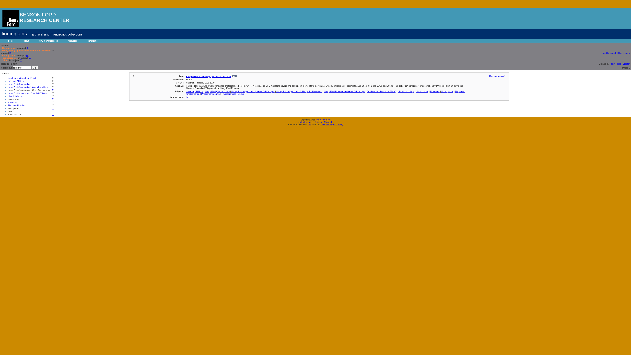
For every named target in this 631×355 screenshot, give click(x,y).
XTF (309, 124)
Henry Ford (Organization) (19, 84)
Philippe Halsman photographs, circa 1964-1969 (208, 76)
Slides (241, 94)
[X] (27, 48)
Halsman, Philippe (16, 81)
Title (619, 64)
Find (188, 97)
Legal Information (305, 122)
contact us (93, 41)
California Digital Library (332, 124)
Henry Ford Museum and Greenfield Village (27, 93)
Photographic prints (16, 105)
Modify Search (609, 53)
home (10, 41)
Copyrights (329, 122)
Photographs (447, 91)
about (26, 41)
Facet (612, 64)
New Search (624, 53)
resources (72, 41)
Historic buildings (15, 96)
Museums (12, 102)
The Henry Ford (323, 119)
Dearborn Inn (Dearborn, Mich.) (22, 78)
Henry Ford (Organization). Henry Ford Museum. (299, 91)
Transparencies (229, 94)
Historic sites (422, 91)
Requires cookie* (497, 76)
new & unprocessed (48, 41)
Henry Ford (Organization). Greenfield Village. (28, 87)
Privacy (318, 122)
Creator (626, 64)
